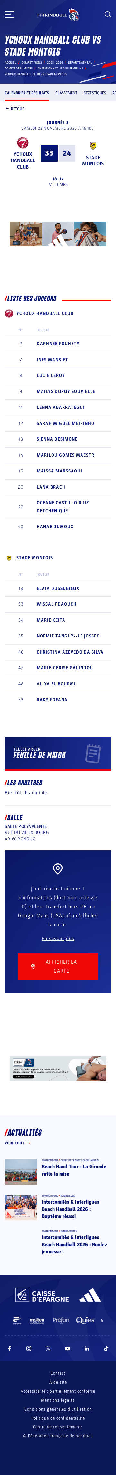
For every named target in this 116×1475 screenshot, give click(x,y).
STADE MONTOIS (93, 160)
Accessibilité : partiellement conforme (58, 1391)
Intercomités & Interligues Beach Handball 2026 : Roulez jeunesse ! (74, 1244)
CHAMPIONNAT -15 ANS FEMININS (60, 68)
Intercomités (69, 1231)
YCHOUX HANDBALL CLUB (23, 160)
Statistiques (95, 93)
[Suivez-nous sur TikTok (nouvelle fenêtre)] (106, 1348)
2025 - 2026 (55, 63)
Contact (58, 1373)
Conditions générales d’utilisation (58, 1409)
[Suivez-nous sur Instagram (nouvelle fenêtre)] (29, 1348)
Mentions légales (58, 1400)
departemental (80, 63)
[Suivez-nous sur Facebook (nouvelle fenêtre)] (9, 1348)
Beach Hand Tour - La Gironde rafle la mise (74, 1170)
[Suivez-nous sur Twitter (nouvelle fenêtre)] (48, 1348)
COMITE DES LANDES (19, 68)
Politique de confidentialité (58, 1418)
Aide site (58, 1382)
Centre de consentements (58, 1427)
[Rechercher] (108, 14)
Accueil (10, 63)
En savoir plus (58, 938)
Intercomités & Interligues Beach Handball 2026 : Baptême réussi (70, 1209)
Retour (17, 109)
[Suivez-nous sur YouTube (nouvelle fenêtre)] (67, 1348)
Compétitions (32, 63)
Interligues (68, 1196)
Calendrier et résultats (27, 93)
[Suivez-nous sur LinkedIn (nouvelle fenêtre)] (87, 1348)
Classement (66, 93)
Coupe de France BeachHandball (81, 1160)
